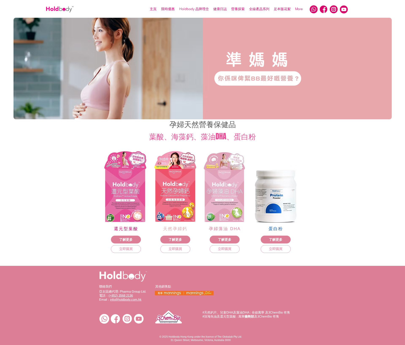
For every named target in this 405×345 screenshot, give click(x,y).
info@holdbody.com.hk (126, 299)
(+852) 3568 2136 (121, 295)
